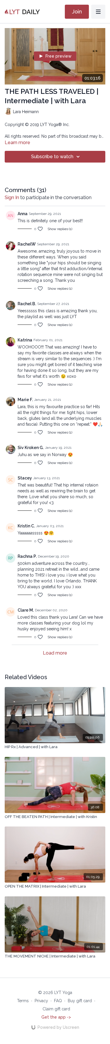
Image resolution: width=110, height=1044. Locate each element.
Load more (55, 653)
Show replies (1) (60, 229)
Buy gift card (80, 1000)
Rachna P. (27, 556)
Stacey (25, 478)
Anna (23, 213)
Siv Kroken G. (31, 447)
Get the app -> (56, 1017)
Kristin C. (26, 526)
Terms (23, 1000)
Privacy (41, 1000)
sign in (12, 197)
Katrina (25, 340)
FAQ (58, 1000)
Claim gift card (56, 1009)
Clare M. (26, 610)
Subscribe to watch (52, 156)
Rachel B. (27, 303)
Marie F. (25, 399)
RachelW (27, 244)
